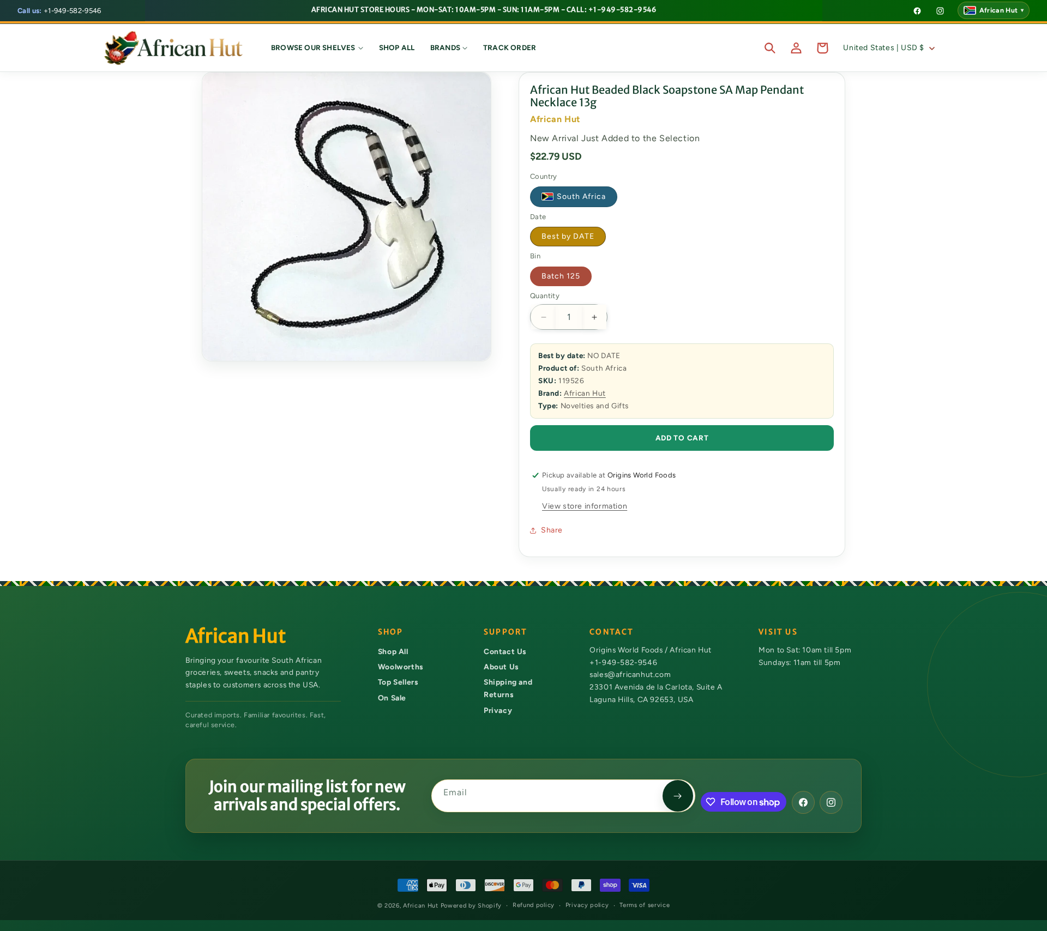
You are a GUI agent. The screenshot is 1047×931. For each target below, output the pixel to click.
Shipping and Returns (508, 688)
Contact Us (505, 651)
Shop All (393, 651)
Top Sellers (398, 682)
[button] (317, 48)
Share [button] (552, 530)
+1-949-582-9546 (59, 11)
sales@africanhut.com (630, 674)
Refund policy (534, 905)
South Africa (581, 197)
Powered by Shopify (471, 905)
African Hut (585, 393)
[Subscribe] (678, 796)
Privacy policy (587, 905)
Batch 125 (560, 276)
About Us (501, 666)
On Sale (392, 697)
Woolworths (400, 666)
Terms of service (644, 905)
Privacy (498, 710)
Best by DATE (567, 236)
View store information (584, 506)
